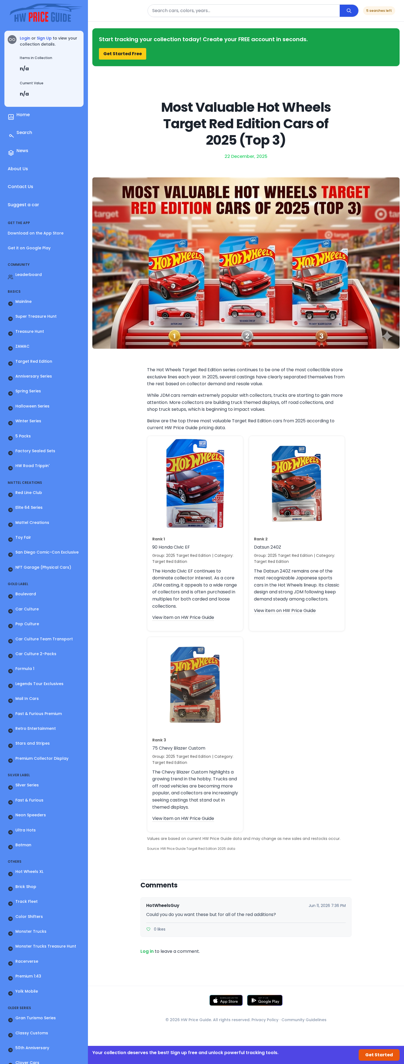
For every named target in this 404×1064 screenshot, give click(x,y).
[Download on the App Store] (226, 1000)
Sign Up (44, 38)
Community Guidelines (303, 1020)
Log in (147, 951)
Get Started (379, 1055)
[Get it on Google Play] (265, 1000)
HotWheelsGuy (162, 905)
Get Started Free (122, 54)
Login (25, 38)
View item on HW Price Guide (183, 617)
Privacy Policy (264, 1020)
